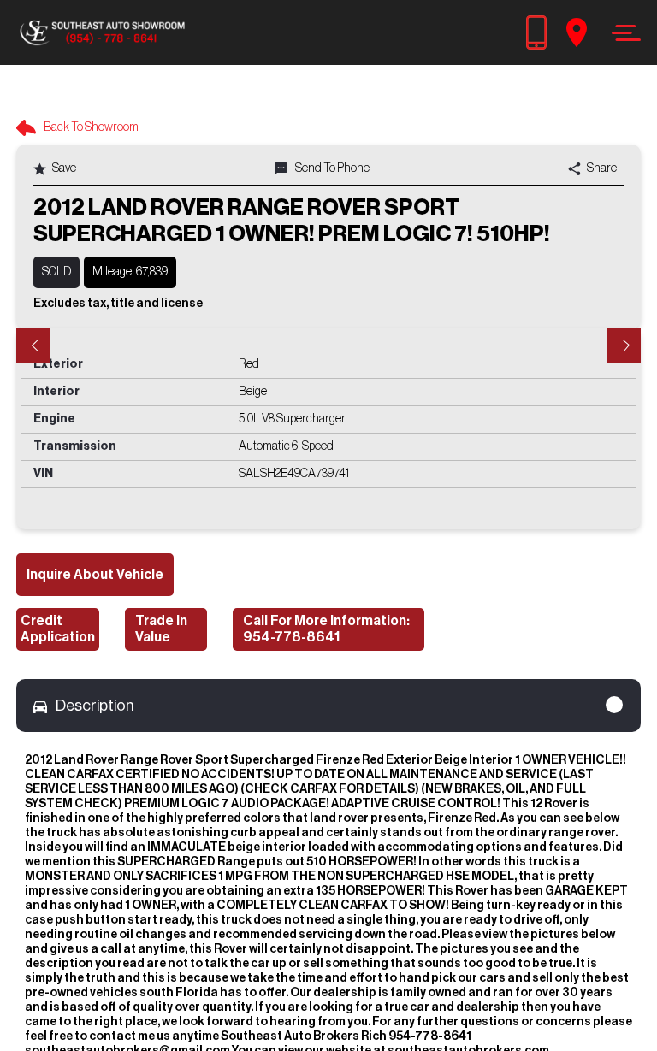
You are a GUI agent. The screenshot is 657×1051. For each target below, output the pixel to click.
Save (63, 168)
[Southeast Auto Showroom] (101, 32)
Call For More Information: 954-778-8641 (326, 629)
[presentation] (33, 345)
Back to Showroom (90, 127)
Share (601, 168)
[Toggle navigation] (621, 33)
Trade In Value (161, 629)
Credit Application (58, 629)
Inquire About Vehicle (95, 575)
